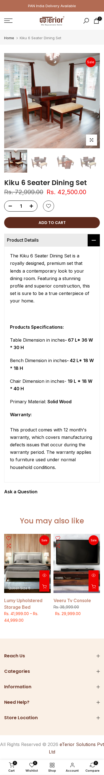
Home (9, 38)
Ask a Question (20, 491)
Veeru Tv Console (72, 600)
